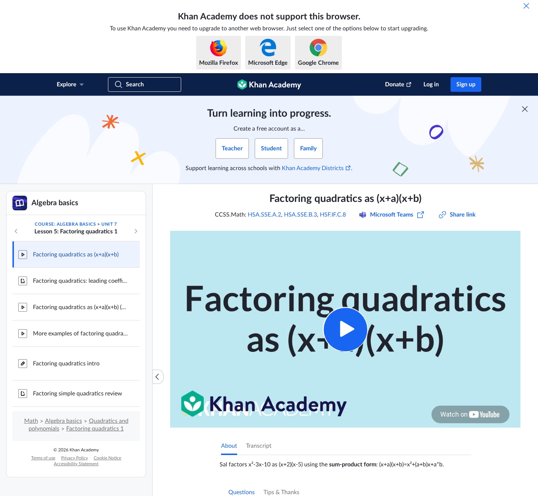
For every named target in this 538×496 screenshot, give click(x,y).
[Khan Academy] (269, 84)
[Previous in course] (16, 231)
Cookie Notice (107, 458)
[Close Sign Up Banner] (525, 109)
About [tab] (229, 446)
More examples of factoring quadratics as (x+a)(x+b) (80, 334)
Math (31, 421)
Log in (431, 84)
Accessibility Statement (76, 464)
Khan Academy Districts (313, 168)
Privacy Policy (74, 458)
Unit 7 (109, 224)
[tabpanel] (345, 461)
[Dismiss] (526, 6)
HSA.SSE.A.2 (264, 215)
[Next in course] (135, 231)
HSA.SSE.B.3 (300, 215)
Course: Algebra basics (65, 224)
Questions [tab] (241, 492)
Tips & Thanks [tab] (281, 492)
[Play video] (345, 329)
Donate (394, 84)
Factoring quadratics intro (66, 364)
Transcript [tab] (259, 446)
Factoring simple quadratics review (77, 394)
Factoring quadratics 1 (95, 429)
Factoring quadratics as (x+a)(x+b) (76, 255)
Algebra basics (63, 421)
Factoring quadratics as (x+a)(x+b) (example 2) (80, 307)
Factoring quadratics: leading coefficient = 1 (80, 281)
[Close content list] (158, 376)
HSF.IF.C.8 (333, 215)
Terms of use (43, 458)
